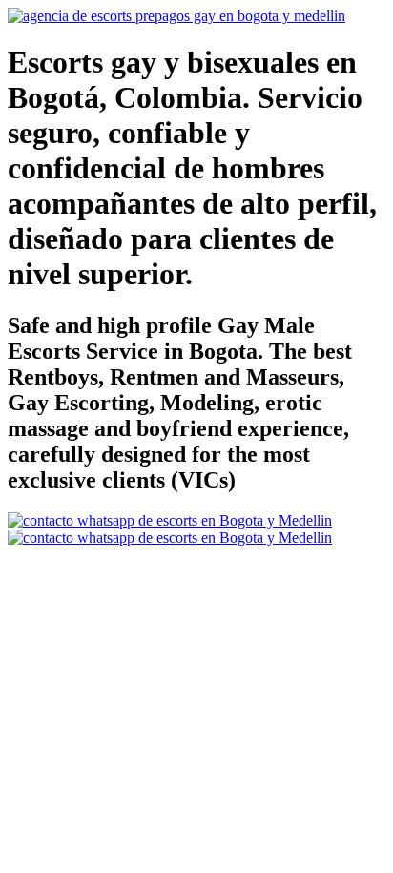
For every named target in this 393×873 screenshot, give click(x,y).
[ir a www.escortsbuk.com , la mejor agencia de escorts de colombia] (176, 16)
